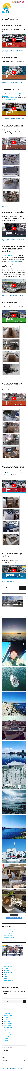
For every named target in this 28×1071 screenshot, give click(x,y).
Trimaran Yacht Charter (11, 97)
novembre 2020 (8, 1023)
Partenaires (11, 296)
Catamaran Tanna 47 (12, 25)
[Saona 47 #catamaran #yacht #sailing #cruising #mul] (14, 876)
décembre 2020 (8, 1021)
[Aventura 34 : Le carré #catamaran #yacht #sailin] (14, 901)
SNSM (5, 976)
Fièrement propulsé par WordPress (15, 1068)
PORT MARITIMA (14, 261)
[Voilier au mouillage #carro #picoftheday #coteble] (14, 827)
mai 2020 (6, 1029)
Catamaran (12, 50)
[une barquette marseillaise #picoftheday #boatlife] (14, 728)
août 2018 (6, 1036)
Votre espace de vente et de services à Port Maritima (13, 248)
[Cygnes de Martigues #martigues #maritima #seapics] (14, 777)
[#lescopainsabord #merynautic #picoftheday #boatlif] (14, 753)
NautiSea (4, 1068)
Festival (15, 99)
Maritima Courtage (7, 255)
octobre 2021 (7, 1017)
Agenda (4, 1064)
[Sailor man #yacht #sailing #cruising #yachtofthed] (14, 654)
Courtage (4, 1060)
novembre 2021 (8, 1015)
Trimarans (13, 118)
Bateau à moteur (14, 295)
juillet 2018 (7, 1038)
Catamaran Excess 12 (12, 126)
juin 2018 (6, 1040)
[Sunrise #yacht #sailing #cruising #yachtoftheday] (14, 630)
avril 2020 (6, 1031)
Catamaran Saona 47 (12, 384)
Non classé (7, 970)
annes (6, 99)
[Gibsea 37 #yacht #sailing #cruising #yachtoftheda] (14, 679)
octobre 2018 (7, 1033)
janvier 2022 (7, 1013)
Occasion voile (5, 296)
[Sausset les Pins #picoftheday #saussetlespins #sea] (14, 704)
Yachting (10, 99)
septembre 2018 (8, 1035)
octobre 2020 (7, 1025)
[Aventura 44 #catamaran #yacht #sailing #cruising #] (14, 851)
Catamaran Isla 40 (11, 57)
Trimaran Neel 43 (10, 90)
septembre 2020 (8, 1027)
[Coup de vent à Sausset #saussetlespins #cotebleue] (14, 802)
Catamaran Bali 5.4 (11, 303)
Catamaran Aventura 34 (14, 467)
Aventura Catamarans (13, 473)
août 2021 (6, 1019)
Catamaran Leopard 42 (13, 212)
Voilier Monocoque (19, 296)
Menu (23, 8)
